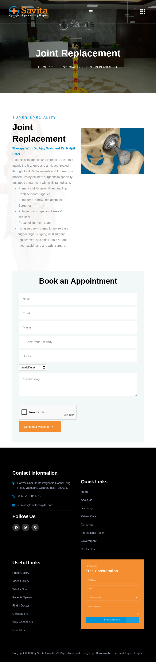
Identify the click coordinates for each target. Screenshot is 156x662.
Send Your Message (36, 426)
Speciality (87, 508)
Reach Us (18, 630)
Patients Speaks (22, 597)
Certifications (20, 613)
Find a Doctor (20, 605)
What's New (19, 589)
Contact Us (88, 549)
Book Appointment (112, 620)
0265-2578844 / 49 (29, 496)
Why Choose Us (22, 621)
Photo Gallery (20, 572)
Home (42, 67)
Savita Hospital (46, 653)
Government (88, 540)
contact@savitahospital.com (35, 505)
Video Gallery (20, 581)
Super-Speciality (66, 67)
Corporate (87, 524)
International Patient (93, 532)
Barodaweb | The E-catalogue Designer (120, 653)
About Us (86, 500)
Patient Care (88, 516)
